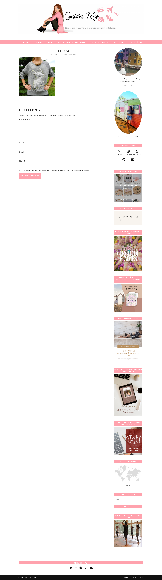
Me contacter (120, 42)
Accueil (26, 42)
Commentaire (24, 120)
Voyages (38, 42)
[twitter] (71, 568)
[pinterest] (86, 568)
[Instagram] (134, 42)
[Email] (91, 568)
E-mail (22, 152)
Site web (22, 161)
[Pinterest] (138, 42)
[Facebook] (141, 42)
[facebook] (80, 568)
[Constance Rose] (81, 19)
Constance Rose (31, 577)
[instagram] (76, 568)
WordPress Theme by (132, 577)
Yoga (50, 42)
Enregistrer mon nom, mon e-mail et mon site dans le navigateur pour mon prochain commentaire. (56, 170)
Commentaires (70, 54)
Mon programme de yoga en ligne (72, 42)
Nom (21, 143)
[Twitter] (131, 42)
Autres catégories (100, 42)
